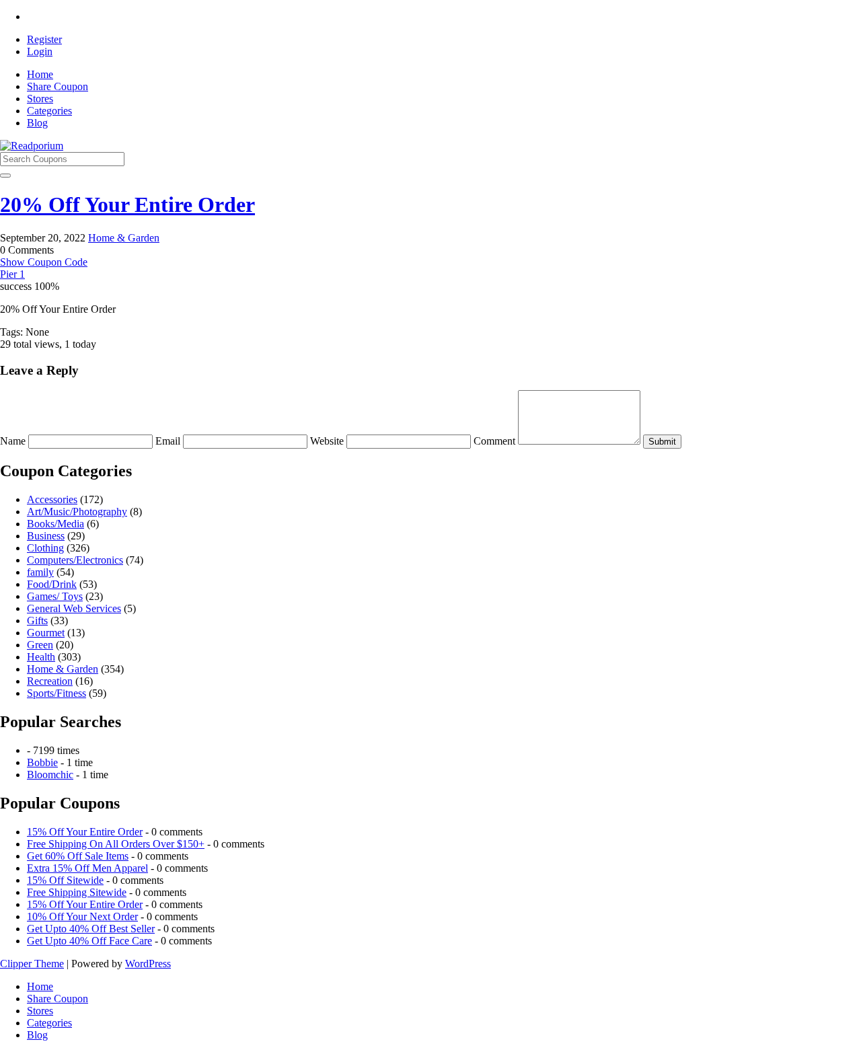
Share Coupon (57, 86)
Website (328, 441)
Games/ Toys (55, 596)
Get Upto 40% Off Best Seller (91, 928)
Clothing (45, 548)
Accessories (52, 499)
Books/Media (55, 523)
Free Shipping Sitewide (76, 892)
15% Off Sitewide (65, 880)
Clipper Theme (32, 963)
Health (41, 657)
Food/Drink (52, 584)
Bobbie (42, 762)
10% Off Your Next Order (82, 916)
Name (14, 441)
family (40, 572)
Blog (37, 122)
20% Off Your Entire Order (127, 204)
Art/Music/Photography (77, 511)
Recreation (50, 681)
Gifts (37, 620)
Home (40, 74)
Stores (40, 98)
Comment (496, 441)
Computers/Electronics (75, 560)
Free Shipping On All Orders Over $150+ (115, 844)
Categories (49, 110)
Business (46, 535)
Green (40, 644)
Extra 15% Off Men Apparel (87, 868)
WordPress (148, 963)
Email (169, 441)
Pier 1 (12, 274)
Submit (662, 442)
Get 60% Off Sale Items (77, 856)
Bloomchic (50, 774)
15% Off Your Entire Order (85, 831)
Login (39, 51)
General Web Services (74, 608)
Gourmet (46, 632)
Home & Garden (123, 237)
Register (44, 39)
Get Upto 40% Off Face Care (89, 940)
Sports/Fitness (56, 693)
